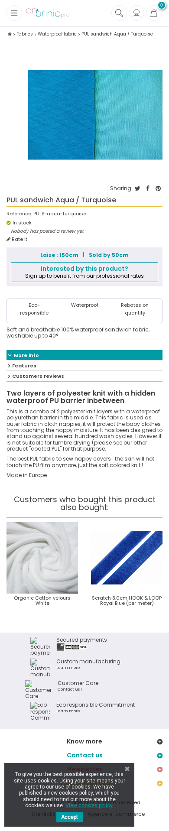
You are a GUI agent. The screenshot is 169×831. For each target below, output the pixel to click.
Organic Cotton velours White (42, 600)
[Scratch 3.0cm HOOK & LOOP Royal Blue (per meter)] (126, 558)
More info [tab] (26, 355)
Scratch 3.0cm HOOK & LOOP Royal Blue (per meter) (127, 600)
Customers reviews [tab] (38, 376)
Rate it (18, 239)
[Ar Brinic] (47, 13)
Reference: (19, 213)
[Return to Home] (9, 34)
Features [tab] (24, 365)
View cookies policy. (89, 805)
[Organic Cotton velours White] (42, 558)
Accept (69, 817)
